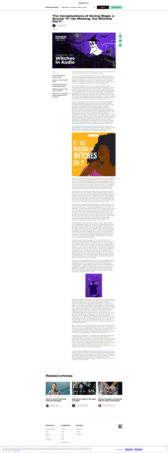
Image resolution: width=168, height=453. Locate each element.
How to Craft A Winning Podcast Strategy (56, 400)
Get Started (49, 439)
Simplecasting (65, 7)
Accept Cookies (138, 449)
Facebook (78, 429)
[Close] (165, 449)
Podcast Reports (49, 396)
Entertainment (55, 29)
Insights (79, 7)
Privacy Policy (17, 450)
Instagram (79, 434)
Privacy (63, 434)
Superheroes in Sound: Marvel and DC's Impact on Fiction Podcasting (60, 95)
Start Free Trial (116, 7)
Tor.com (104, 351)
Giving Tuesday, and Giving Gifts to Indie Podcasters (110, 400)
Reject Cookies (128, 449)
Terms (62, 431)
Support (48, 434)
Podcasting (73, 7)
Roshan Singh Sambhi (83, 405)
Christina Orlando (62, 25)
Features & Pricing (50, 429)
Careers (63, 429)
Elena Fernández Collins (109, 405)
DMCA (62, 437)
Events (84, 7)
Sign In (103, 7)
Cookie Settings (65, 442)
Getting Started (56, 396)
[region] (84, 449)
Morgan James (54, 405)
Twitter (78, 431)
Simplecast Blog (52, 7)
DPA (62, 439)
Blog (47, 431)
